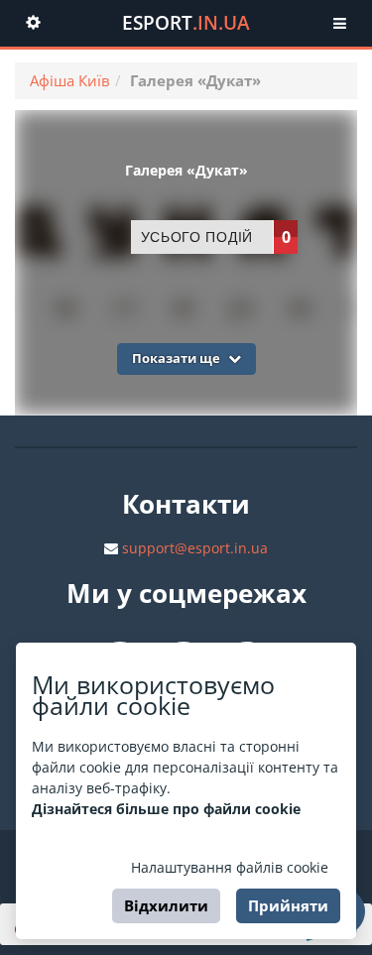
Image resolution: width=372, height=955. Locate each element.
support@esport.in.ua (195, 547)
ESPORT (186, 23)
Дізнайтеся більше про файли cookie (166, 808)
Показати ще (177, 358)
